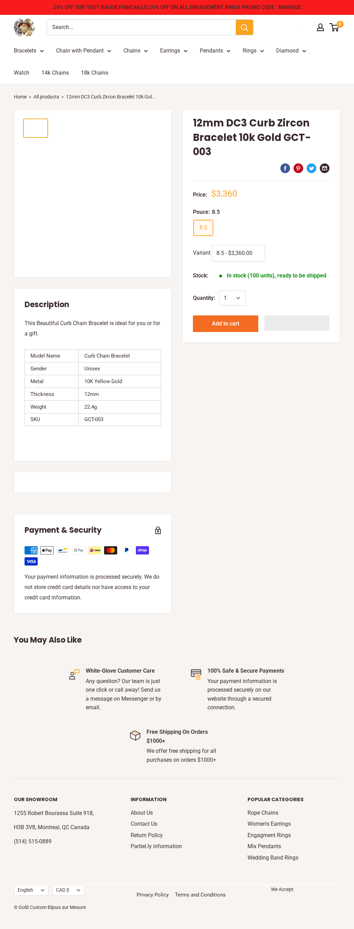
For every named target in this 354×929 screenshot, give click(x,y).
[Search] (244, 27)
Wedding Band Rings (273, 857)
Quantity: (204, 298)
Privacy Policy (153, 895)
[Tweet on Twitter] (311, 168)
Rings (250, 50)
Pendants (211, 50)
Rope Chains (263, 812)
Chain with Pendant (80, 50)
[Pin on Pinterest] (298, 168)
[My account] (320, 27)
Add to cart (225, 323)
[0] (334, 27)
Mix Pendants (264, 846)
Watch (21, 72)
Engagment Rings (269, 835)
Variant (202, 252)
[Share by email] (324, 168)
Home (20, 96)
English (25, 890)
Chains (131, 50)
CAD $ (62, 890)
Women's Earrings (269, 824)
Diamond (287, 50)
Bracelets (25, 50)
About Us (142, 812)
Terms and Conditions (200, 895)
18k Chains (94, 72)
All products (46, 96)
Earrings (170, 50)
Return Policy (147, 835)
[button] (297, 323)
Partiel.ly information (156, 846)
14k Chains (55, 72)
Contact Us (144, 824)
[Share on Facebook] (285, 168)
